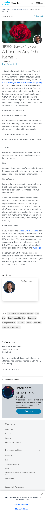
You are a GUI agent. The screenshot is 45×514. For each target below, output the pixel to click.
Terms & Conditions (12, 464)
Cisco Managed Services (16, 318)
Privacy (7, 468)
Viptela (29, 323)
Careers (8, 438)
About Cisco (9, 430)
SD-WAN (21, 323)
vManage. (37, 248)
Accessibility (9, 479)
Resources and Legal (13, 450)
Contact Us (9, 434)
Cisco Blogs (16, 3)
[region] (22, 502)
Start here (29, 411)
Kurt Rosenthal (9, 64)
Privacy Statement (21, 504)
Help (6, 460)
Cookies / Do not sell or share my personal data (20, 473)
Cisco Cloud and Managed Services (20, 313)
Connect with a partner (13, 442)
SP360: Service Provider (20, 9)
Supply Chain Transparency (14, 487)
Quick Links (10, 424)
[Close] (42, 494)
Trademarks (9, 483)
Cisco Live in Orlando (28, 231)
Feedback (8, 456)
